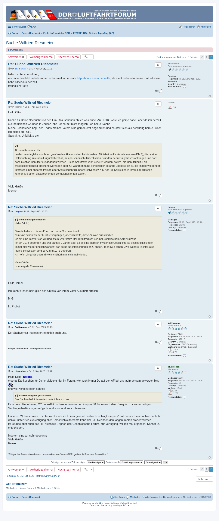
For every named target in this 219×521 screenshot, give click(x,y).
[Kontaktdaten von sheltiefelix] (184, 86)
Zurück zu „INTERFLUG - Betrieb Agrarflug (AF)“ (34, 476)
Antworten (15, 57)
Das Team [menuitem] (119, 497)
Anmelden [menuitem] (206, 26)
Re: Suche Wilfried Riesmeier (33, 64)
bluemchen (173, 367)
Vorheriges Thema (41, 57)
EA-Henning (174, 323)
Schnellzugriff (19, 26)
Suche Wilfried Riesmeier (30, 42)
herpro (171, 207)
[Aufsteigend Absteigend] (153, 462)
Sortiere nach (113, 462)
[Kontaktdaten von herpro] (184, 230)
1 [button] (206, 57)
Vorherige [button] (202, 57)
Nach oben (210, 96)
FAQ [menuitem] (33, 26)
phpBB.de (124, 505)
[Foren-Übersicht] (73, 14)
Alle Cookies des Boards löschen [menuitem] (162, 497)
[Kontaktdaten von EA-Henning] (184, 355)
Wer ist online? (16, 484)
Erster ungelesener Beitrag (170, 57)
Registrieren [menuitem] (189, 26)
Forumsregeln (15, 50)
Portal (15, 33)
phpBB (98, 503)
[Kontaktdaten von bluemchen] (184, 397)
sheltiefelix (173, 63)
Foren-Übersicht (31, 497)
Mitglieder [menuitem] (135, 497)
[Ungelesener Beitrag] (9, 69)
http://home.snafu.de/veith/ (93, 78)
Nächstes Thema (68, 57)
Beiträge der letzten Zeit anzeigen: (69, 462)
